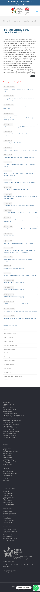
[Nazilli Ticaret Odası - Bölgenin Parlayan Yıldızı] (20, 10)
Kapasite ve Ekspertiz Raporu (12, 417)
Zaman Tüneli (7, 464)
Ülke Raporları (7, 533)
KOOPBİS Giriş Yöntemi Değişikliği (13, 297)
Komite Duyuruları (8, 497)
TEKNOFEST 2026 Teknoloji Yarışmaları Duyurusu (18, 243)
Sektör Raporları (8, 535)
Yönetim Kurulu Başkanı (10, 452)
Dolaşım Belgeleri (8, 520)
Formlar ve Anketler (9, 437)
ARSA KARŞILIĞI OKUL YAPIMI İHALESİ (13, 268)
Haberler (7, 330)
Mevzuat (6, 481)
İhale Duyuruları (9, 357)
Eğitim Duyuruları (9, 349)
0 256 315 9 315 (8, 562)
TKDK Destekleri (8, 408)
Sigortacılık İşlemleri (9, 433)
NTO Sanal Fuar (8, 522)
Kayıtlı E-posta (7, 426)
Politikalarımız (7, 475)
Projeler (5, 450)
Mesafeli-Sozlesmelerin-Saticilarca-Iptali (16, 76)
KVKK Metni (6, 479)
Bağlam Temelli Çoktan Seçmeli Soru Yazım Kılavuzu (20, 150)
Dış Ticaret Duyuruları (10, 345)
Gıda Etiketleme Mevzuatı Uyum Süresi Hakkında (18, 157)
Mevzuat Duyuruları (10, 334)
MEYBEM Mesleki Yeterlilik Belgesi (13, 415)
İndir (32, 76)
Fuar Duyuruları (9, 353)
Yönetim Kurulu (8, 453)
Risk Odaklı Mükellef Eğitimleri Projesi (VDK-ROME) (19, 182)
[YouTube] (21, 4)
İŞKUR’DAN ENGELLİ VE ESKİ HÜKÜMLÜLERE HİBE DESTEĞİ (20, 213)
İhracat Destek (7, 511)
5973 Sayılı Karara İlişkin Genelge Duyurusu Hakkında (20, 311)
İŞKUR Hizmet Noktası (9, 410)
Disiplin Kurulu (7, 457)
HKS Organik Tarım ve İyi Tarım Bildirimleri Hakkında (19, 318)
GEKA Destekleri (8, 406)
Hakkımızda (7, 448)
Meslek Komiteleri (8, 459)
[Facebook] (16, 4)
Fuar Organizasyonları (10, 413)
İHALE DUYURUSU (8, 236)
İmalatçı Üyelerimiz (9, 517)
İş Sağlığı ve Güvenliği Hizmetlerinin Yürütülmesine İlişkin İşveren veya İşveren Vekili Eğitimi (19, 251)
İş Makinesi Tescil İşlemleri (11, 424)
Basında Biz (7, 372)
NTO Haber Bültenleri (9, 529)
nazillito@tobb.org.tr (27, 1)
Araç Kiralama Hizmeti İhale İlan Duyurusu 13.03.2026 (20, 229)
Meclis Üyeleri (7, 455)
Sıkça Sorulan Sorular (10, 435)
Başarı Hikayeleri (9, 361)
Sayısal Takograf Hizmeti (11, 432)
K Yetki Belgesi (7, 411)
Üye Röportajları (9, 364)
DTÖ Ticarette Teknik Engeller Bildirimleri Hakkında (19, 127)
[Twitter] (19, 4)
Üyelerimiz (6, 463)
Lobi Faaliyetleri (9, 341)
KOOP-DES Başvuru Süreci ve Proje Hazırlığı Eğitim (19, 205)
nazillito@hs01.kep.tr (9, 572)
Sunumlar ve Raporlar (10, 538)
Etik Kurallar (6, 477)
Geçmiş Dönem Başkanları (11, 461)
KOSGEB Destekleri (9, 404)
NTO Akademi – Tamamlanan (13, 376)
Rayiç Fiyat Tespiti (8, 430)
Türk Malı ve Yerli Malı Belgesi (12, 421)
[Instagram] (24, 4)
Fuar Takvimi (7, 519)
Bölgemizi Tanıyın (8, 540)
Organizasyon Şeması (10, 473)
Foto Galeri (7, 368)
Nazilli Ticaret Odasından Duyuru (13, 282)
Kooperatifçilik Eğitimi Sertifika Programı (15, 143)
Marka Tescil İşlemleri (10, 428)
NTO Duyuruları (8, 337)
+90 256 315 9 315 (13, 1)
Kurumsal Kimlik (8, 471)
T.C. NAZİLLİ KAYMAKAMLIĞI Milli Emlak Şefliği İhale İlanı (19, 275)
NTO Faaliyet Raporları (10, 531)
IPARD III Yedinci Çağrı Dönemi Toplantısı (16, 304)
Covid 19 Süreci (8, 422)
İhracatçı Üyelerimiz (9, 515)
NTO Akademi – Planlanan (12, 380)
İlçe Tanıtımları (7, 537)
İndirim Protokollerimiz (10, 419)
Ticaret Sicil (6, 402)
